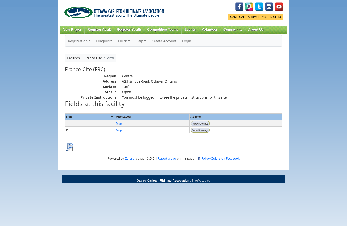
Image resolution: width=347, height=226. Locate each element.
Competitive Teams (162, 29)
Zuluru (129, 158)
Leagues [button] (103, 41)
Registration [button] (78, 41)
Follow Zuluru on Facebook (220, 158)
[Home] (115, 11)
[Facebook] (239, 6)
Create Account (164, 41)
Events (190, 29)
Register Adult (99, 29)
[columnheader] (90, 116)
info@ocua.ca (201, 180)
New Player (72, 29)
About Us (256, 29)
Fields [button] (122, 41)
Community (232, 29)
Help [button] (139, 41)
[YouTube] (279, 6)
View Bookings (200, 123)
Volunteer (209, 29)
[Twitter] (259, 6)
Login (186, 41)
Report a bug (167, 158)
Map (119, 123)
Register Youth (129, 29)
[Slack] (249, 6)
